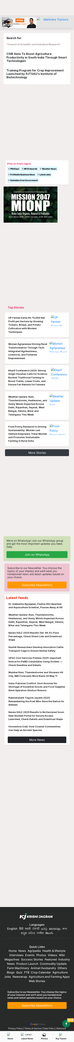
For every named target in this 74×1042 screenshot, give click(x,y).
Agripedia (34, 951)
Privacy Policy (15, 1028)
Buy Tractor (61, 1038)
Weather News (49, 169)
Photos (44, 1038)
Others (62, 968)
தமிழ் (44, 928)
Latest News (27, 1038)
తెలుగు (49, 933)
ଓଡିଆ (31, 933)
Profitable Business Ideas (22, 174)
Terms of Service (33, 1028)
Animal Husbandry (43, 968)
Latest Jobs (45, 174)
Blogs (11, 972)
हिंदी (21, 928)
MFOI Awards (30, 169)
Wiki (62, 955)
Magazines (11, 959)
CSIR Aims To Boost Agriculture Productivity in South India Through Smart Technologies (36, 57)
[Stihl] (19, 22)
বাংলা (64, 928)
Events (30, 955)
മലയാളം (55, 928)
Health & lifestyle (53, 951)
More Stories (37, 452)
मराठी (28, 928)
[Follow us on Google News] (37, 1024)
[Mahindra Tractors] (54, 22)
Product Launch (27, 964)
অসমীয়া (40, 933)
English (12, 928)
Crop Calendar (41, 972)
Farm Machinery (18, 968)
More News (37, 740)
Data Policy (49, 1028)
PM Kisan (14, 169)
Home (10, 1038)
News (22, 951)
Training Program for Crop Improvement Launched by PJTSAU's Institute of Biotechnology (35, 74)
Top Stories (16, 307)
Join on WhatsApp (37, 554)
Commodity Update (53, 964)
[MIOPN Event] (30, 204)
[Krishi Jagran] (37, 916)
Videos (52, 955)
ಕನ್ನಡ (24, 933)
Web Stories (37, 981)
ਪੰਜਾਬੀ (36, 928)
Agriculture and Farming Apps (49, 976)
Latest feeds (17, 598)
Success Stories (32, 959)
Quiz (19, 972)
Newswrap (20, 976)
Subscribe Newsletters (37, 585)
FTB (26, 972)
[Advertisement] (37, 121)
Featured (51, 959)
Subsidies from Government (24, 180)
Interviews (16, 955)
